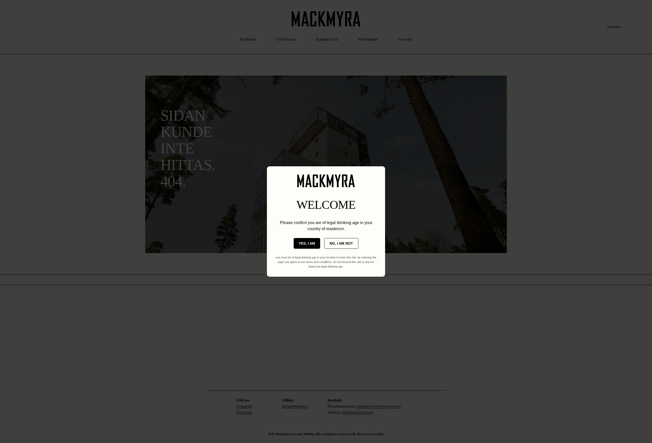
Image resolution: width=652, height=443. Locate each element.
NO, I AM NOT (341, 243)
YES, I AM (307, 243)
